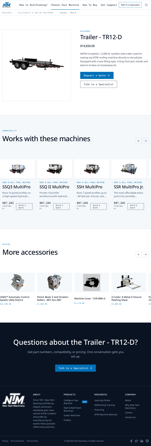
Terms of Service (17, 441)
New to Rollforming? (33, 5)
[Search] (146, 5)
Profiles (67, 420)
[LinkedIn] (141, 440)
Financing (99, 409)
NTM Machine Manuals (105, 414)
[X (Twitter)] (136, 440)
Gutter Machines (72, 415)
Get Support (109, 5)
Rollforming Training (104, 405)
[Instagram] (147, 440)
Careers (129, 412)
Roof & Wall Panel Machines (72, 409)
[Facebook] (131, 440)
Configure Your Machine (75, 402)
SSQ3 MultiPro (16, 187)
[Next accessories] (146, 254)
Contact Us (130, 417)
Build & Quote (22, 206)
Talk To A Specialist (130, 4)
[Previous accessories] (139, 254)
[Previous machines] (139, 141)
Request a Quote (95, 75)
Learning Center (102, 400)
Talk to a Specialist (98, 84)
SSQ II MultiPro (54, 187)
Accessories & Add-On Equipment (36, 13)
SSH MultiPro (89, 187)
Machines (7, 13)
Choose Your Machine (65, 5)
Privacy (5, 441)
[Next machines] (146, 141)
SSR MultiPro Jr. (129, 187)
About (128, 400)
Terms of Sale (32, 441)
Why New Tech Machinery (132, 406)
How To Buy (90, 5)
